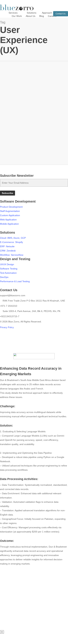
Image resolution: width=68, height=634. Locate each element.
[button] (34, 344)
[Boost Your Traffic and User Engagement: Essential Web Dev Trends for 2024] (34, 97)
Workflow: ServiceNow (11, 255)
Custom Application (10, 215)
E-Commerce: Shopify (11, 242)
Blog (7, 121)
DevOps (4, 277)
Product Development (11, 207)
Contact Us (61, 14)
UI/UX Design (7, 264)
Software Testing (8, 268)
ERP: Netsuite (7, 246)
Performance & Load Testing (15, 281)
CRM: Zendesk (8, 250)
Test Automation (8, 273)
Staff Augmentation (10, 211)
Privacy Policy (7, 327)
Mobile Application (9, 224)
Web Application (8, 219)
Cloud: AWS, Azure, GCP (13, 238)
